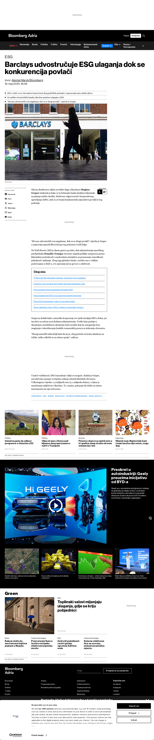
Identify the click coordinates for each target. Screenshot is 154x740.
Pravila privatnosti (84, 688)
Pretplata (136, 36)
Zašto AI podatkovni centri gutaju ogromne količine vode (68, 644)
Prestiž (63, 44)
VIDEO (12, 46)
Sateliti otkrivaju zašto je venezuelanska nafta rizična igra (20, 577)
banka (51, 396)
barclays (60, 396)
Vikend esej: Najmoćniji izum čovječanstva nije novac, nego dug (132, 443)
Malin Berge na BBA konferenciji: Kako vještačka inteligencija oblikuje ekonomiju (131, 577)
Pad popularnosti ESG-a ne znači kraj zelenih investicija (57, 296)
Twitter (116, 691)
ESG (45, 396)
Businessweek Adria (90, 45)
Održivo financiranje (76, 396)
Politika (44, 44)
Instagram (117, 688)
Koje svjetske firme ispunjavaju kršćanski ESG (53, 290)
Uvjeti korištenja (83, 691)
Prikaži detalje (38, 735)
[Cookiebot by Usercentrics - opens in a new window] (15, 735)
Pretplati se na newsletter (117, 671)
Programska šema (48, 684)
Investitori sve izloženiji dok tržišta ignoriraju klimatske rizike (59, 284)
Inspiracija (119, 438)
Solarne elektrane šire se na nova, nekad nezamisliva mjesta (94, 644)
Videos (43, 681)
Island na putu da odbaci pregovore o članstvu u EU (19, 442)
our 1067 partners (46, 709)
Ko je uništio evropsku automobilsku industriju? (55, 577)
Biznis (35, 44)
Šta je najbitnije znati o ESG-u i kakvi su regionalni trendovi (58, 307)
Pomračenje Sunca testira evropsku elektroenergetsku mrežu (42, 644)
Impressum (81, 681)
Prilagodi (132, 713)
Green (11, 593)
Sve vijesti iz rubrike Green (14, 455)
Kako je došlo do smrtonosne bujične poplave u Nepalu (16, 643)
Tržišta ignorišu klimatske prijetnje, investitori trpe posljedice (60, 278)
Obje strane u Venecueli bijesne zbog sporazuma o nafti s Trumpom (56, 443)
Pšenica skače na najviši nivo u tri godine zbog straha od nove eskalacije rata (95, 443)
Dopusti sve (134, 706)
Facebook (117, 684)
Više (116, 44)
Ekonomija (24, 44)
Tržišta (54, 44)
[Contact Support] (150, 518)
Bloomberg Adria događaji (51, 688)
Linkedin (116, 694)
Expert (106, 46)
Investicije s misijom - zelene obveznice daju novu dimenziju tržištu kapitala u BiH (95, 577)
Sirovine (82, 438)
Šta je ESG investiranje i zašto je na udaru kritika (54, 302)
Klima (7, 638)
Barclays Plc (95, 396)
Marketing (81, 694)
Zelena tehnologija (38, 638)
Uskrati (134, 720)
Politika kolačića (83, 684)
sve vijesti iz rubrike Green (14, 659)
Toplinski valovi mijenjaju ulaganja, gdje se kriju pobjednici (80, 606)
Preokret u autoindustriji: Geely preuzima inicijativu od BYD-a (129, 476)
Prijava (126, 36)
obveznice (36, 396)
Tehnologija (75, 44)
